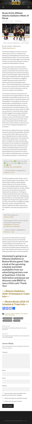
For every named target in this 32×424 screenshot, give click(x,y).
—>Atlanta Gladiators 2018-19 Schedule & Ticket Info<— (16, 294)
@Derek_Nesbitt (8, 217)
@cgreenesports (11, 48)
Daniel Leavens (8, 318)
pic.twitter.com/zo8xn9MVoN (12, 167)
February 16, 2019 (9, 172)
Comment (5, 352)
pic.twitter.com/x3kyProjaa (12, 226)
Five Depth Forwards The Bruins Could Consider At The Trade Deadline (15, 335)
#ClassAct (16, 224)
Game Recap (11, 315)
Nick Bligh (17, 320)
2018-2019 (8, 313)
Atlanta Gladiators (15, 313)
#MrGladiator (8, 224)
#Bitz (9, 165)
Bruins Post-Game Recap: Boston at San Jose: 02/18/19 (14, 328)
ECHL (6, 315)
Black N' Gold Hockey (16, 420)
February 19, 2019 (7, 21)
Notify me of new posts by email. (13, 401)
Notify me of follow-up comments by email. (16, 398)
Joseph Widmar (18, 318)
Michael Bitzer (8, 320)
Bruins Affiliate (24, 313)
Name (4, 370)
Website (4, 385)
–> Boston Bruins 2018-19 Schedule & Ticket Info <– (15, 303)
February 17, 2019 (9, 232)
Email (4, 378)
